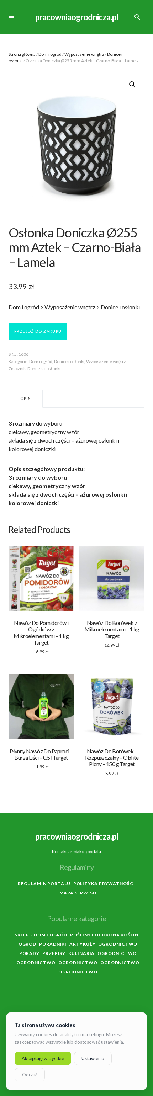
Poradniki (53, 944)
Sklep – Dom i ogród (41, 934)
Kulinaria (81, 953)
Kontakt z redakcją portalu (76, 851)
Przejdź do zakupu (38, 331)
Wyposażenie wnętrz (84, 54)
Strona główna (22, 54)
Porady (29, 953)
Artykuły (82, 944)
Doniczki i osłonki (43, 368)
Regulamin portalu (44, 883)
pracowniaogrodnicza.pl (76, 17)
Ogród (28, 944)
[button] (11, 17)
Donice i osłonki (69, 361)
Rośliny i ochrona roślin (104, 934)
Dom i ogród (50, 54)
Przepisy (53, 953)
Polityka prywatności (104, 883)
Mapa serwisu (77, 892)
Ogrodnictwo (117, 944)
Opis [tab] (25, 398)
